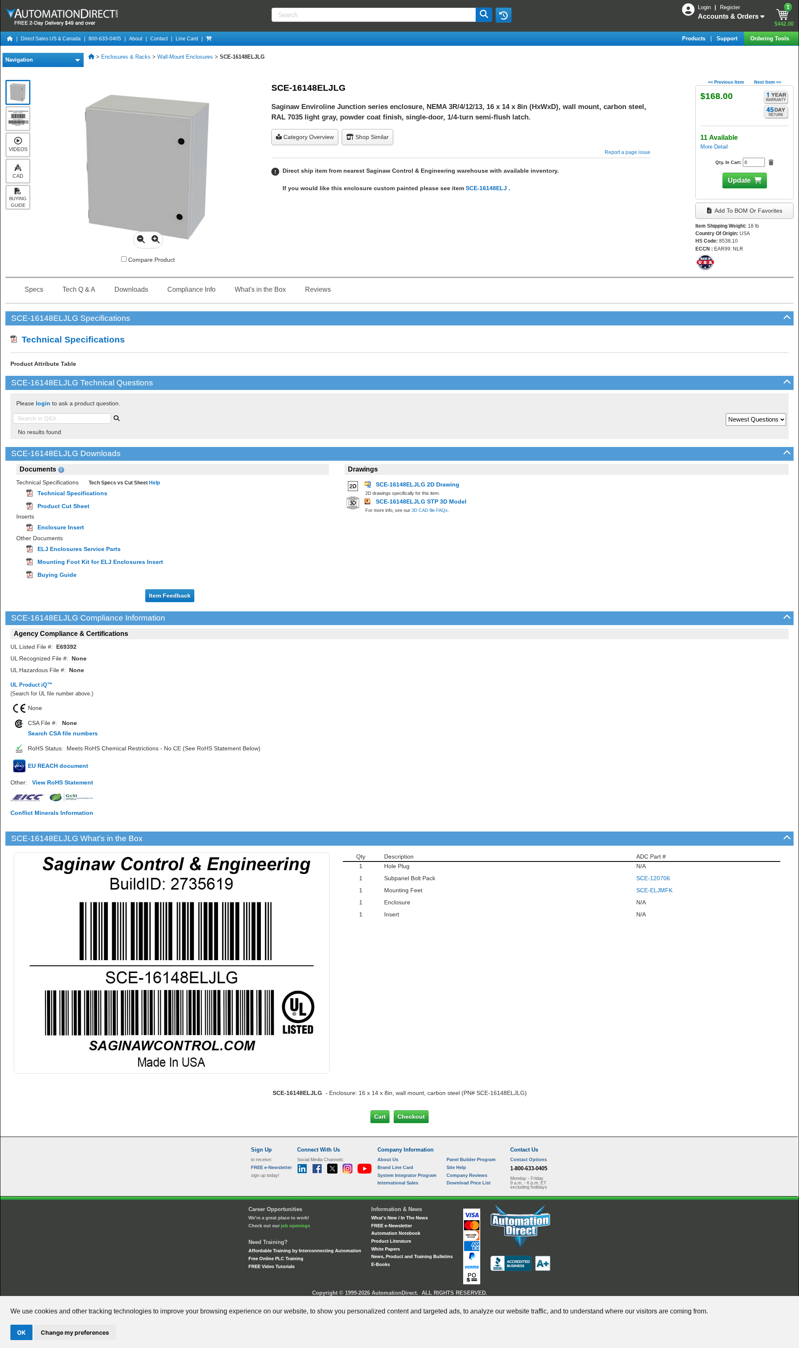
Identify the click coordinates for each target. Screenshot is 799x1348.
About (135, 39)
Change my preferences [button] (75, 1332)
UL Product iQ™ (31, 685)
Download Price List (469, 1182)
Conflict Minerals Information (51, 812)
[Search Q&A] (116, 417)
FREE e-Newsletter (391, 1225)
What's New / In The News (399, 1217)
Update (739, 180)
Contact (159, 39)
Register (730, 7)
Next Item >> (767, 81)
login (43, 403)
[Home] (10, 38)
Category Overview (308, 137)
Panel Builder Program (471, 1159)
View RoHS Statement (62, 782)
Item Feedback (170, 595)
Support (728, 38)
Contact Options (528, 1159)
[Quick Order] (209, 38)
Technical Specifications (71, 339)
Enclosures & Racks (126, 57)
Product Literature (391, 1241)
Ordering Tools (770, 38)
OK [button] (21, 1332)
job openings (295, 1225)
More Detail (714, 147)
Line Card (187, 39)
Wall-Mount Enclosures (185, 57)
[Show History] (503, 14)
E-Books (380, 1264)
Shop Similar (371, 137)
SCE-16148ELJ (487, 188)
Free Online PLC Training (275, 1258)
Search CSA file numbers (63, 733)
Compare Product (151, 259)
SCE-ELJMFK (654, 890)
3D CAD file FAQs (430, 510)
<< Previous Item (726, 81)
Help (154, 483)
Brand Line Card (395, 1167)
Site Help (456, 1167)
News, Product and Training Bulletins (412, 1256)
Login (705, 7)
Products (694, 38)
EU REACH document (58, 765)
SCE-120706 (653, 878)
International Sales (397, 1182)
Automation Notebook (395, 1233)
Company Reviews (467, 1175)
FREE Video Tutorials (271, 1266)
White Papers (385, 1248)
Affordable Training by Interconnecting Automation (304, 1250)
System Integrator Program (407, 1175)
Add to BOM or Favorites (747, 210)
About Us (387, 1159)
